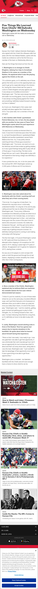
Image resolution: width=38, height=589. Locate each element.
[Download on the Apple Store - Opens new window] (12, 541)
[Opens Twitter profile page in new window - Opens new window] (10, 47)
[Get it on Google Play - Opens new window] (25, 542)
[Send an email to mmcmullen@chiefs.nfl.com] (13, 47)
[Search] (32, 10)
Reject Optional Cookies (19, 580)
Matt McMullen (13, 43)
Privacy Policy (12, 571)
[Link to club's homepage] (3, 9)
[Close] (36, 551)
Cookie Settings (19, 575)
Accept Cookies (19, 585)
